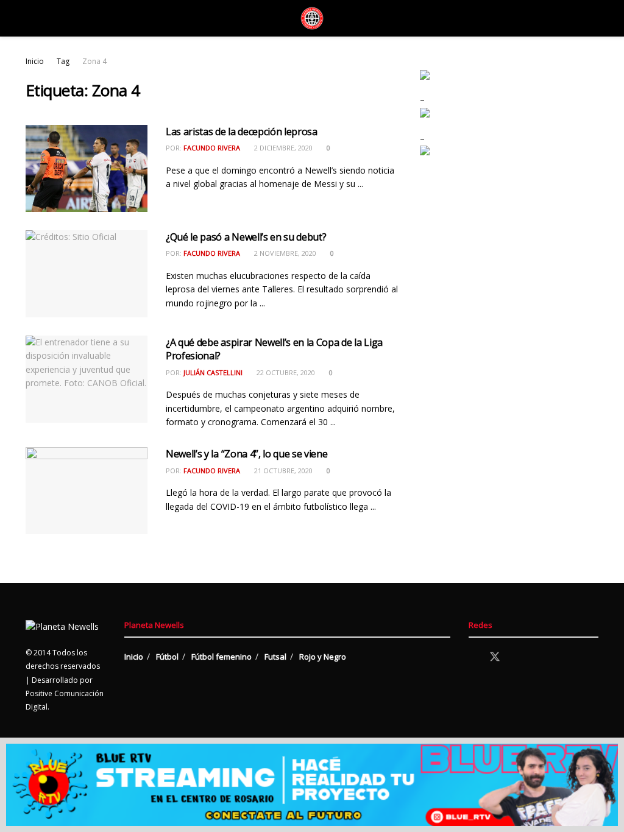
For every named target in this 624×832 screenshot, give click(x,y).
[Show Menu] (31, 18)
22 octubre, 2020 (285, 372)
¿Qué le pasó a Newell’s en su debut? (246, 237)
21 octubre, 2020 (282, 470)
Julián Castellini (213, 372)
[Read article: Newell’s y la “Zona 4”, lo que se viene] (86, 490)
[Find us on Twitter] (494, 657)
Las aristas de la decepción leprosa (241, 131)
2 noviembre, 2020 (284, 253)
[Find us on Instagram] (516, 657)
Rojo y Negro (322, 656)
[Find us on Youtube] (537, 657)
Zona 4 (94, 61)
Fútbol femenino (221, 656)
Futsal (275, 656)
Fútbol (167, 656)
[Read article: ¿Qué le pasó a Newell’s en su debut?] (86, 273)
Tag (63, 61)
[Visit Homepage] (312, 18)
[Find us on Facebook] (473, 657)
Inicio (35, 61)
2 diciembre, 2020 (282, 147)
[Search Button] (593, 18)
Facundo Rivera (211, 147)
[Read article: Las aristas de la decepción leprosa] (86, 168)
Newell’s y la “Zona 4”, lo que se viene (247, 453)
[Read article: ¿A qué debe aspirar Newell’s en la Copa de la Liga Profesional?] (86, 379)
